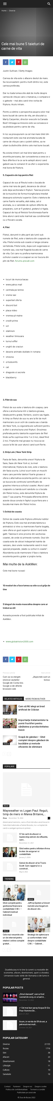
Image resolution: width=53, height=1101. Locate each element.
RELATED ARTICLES (13, 699)
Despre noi (27, 1086)
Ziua (5, 818)
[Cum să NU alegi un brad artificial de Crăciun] (10, 710)
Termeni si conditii (37, 1089)
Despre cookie (40, 1086)
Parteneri (16, 1086)
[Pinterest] (18, 62)
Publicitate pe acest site (26, 1092)
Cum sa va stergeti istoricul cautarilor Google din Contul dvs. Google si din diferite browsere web (13, 683)
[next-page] (9, 754)
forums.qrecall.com (24, 260)
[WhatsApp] (25, 62)
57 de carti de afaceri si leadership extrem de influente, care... (33, 837)
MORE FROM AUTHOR (35, 699)
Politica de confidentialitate (17, 1089)
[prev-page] (4, 754)
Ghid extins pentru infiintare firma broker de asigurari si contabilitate (34, 851)
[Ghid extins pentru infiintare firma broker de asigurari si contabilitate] (10, 852)
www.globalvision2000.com (19, 641)
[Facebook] (5, 62)
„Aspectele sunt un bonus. (41, 678)
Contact (7, 1086)
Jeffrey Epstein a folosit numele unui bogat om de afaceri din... (39, 906)
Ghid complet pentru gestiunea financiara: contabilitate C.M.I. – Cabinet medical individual (12, 909)
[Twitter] (12, 62)
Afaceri (6, 806)
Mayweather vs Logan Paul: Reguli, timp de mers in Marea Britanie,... (25, 812)
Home (4, 10)
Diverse (12, 10)
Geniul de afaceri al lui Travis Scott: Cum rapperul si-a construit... (32, 866)
